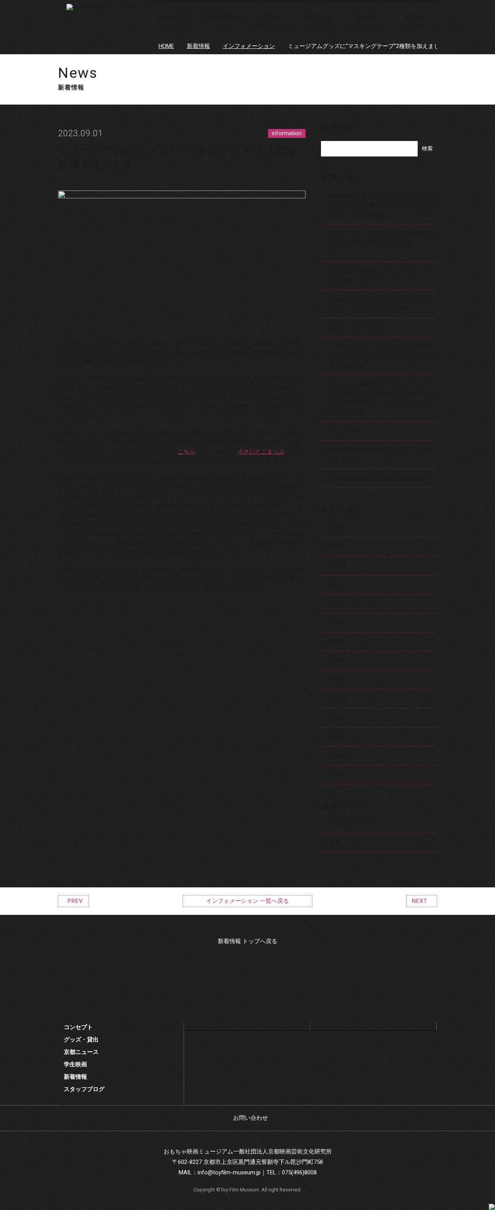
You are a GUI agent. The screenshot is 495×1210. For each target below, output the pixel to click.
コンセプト (78, 1027)
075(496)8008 (299, 1172)
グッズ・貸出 (81, 1039)
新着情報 (198, 46)
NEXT (419, 900)
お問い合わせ (250, 1117)
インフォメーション (249, 46)
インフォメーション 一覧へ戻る (247, 900)
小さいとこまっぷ (261, 451)
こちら (186, 451)
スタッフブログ (84, 1089)
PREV (75, 900)
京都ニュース (81, 1051)
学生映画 (75, 1064)
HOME (166, 46)
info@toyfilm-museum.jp (229, 1172)
